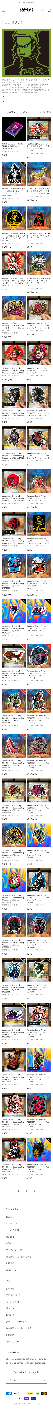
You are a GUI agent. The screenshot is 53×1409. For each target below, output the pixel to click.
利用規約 (10, 1263)
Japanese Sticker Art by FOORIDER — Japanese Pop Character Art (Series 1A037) (13, 540)
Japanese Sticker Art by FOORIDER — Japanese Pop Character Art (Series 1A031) (38, 455)
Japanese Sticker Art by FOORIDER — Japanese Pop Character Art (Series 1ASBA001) (13, 674)
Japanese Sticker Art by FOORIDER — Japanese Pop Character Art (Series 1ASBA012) (13, 719)
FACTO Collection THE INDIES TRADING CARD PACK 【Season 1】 (13, 146)
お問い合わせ (12, 1243)
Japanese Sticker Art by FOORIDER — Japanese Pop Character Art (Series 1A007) (13, 370)
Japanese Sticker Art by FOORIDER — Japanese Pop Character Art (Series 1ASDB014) (38, 1123)
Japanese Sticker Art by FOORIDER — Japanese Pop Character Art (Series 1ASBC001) (13, 988)
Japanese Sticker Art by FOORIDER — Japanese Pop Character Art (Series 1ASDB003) (13, 1078)
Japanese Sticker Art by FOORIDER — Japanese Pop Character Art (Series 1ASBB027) (38, 898)
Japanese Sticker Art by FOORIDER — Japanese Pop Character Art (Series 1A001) (38, 325)
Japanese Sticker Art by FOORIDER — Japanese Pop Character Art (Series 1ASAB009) (38, 584)
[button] (3, 10)
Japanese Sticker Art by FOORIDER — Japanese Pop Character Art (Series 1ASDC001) (13, 1168)
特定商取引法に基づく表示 (19, 1256)
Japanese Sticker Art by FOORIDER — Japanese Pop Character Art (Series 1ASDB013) (13, 1123)
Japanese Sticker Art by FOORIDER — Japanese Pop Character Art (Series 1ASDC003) (38, 1168)
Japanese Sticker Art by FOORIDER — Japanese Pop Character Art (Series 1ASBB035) (38, 943)
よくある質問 (12, 1230)
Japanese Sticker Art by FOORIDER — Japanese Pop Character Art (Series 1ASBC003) (13, 1033)
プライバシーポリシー (16, 1250)
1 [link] (18, 1191)
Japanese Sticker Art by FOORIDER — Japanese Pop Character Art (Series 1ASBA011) (38, 674)
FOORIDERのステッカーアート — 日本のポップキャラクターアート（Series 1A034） (38, 191)
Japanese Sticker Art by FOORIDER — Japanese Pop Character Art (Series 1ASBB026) (13, 898)
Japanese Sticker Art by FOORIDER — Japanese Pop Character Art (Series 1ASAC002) (13, 629)
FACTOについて (13, 1223)
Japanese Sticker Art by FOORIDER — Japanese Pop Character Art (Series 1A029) (38, 413)
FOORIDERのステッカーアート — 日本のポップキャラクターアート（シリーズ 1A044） (38, 236)
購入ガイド (11, 1236)
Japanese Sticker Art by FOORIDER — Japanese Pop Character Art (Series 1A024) (38, 370)
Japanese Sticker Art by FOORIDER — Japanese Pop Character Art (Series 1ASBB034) (13, 943)
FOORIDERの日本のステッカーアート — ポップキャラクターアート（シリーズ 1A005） (38, 281)
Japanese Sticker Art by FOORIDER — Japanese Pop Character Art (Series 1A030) (13, 455)
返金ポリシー (12, 1270)
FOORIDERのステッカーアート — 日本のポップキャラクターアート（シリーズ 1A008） (13, 236)
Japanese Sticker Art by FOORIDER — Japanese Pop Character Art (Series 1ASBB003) (38, 764)
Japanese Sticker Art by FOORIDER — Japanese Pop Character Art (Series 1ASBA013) (38, 719)
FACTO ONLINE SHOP (22, 1404)
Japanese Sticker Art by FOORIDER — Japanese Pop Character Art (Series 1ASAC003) (38, 629)
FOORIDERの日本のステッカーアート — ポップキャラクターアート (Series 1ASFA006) (14, 280)
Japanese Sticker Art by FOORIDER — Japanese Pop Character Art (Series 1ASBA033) (13, 764)
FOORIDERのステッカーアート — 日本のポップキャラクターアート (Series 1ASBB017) (38, 147)
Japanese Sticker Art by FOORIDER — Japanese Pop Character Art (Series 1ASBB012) (13, 853)
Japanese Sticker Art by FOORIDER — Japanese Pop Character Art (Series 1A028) (13, 413)
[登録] (43, 1380)
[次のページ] (34, 1191)
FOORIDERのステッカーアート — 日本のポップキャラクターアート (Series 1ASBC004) (13, 192)
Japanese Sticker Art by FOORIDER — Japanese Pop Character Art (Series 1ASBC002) (38, 988)
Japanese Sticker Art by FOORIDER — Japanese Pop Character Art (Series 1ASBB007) (13, 808)
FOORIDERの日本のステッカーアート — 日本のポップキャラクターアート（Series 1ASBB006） (13, 326)
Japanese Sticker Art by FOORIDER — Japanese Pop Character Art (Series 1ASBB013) (38, 853)
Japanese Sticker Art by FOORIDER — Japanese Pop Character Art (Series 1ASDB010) (38, 1078)
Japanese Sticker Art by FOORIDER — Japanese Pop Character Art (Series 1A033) (38, 498)
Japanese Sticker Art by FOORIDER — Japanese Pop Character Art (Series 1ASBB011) (38, 808)
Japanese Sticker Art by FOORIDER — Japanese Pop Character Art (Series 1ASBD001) (38, 1033)
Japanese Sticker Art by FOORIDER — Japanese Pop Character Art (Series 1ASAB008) (13, 584)
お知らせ (10, 1216)
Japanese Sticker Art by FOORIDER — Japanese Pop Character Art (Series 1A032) (13, 498)
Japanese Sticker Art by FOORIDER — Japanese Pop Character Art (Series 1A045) (38, 540)
